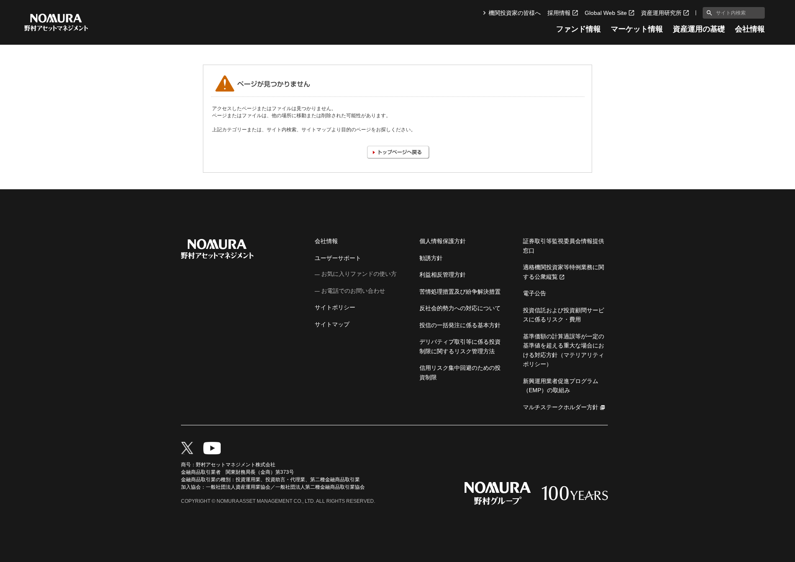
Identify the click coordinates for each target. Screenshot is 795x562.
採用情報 (559, 13)
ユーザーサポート (338, 258)
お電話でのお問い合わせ (353, 290)
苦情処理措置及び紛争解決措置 (460, 291)
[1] (708, 13)
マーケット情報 (637, 29)
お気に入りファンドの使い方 (359, 273)
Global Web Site (606, 13)
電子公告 (534, 293)
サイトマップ (332, 324)
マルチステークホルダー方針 (560, 407)
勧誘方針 (431, 258)
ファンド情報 (578, 29)
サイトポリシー (335, 307)
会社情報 (750, 29)
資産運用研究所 (661, 13)
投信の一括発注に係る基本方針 (460, 325)
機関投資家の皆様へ (515, 13)
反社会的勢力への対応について (460, 308)
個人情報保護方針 (442, 241)
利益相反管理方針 (442, 274)
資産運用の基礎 (699, 29)
